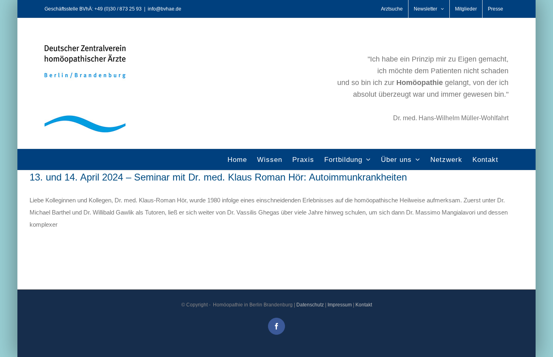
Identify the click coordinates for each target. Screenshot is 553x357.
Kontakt (363, 305)
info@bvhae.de (164, 9)
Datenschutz (310, 305)
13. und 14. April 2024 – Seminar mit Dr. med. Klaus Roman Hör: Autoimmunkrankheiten (218, 177)
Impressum (340, 305)
